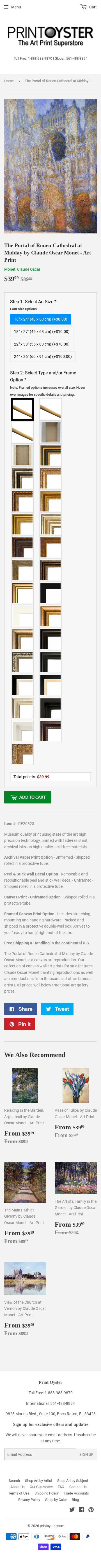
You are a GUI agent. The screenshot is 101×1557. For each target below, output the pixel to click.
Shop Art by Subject (72, 1481)
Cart (92, 7)
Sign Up (86, 1454)
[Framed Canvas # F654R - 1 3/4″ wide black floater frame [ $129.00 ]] (50, 708)
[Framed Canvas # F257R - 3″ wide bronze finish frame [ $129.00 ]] (50, 501)
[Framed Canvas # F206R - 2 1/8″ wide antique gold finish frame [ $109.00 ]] (50, 547)
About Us (17, 1487)
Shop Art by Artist (38, 1481)
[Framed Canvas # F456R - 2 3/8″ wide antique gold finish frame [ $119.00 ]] (50, 478)
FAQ (61, 1487)
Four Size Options (23, 309)
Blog (75, 1500)
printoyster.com (52, 1526)
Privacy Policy (29, 1500)
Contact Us (78, 1487)
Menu (16, 7)
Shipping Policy (47, 1493)
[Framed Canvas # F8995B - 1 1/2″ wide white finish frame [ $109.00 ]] (22, 616)
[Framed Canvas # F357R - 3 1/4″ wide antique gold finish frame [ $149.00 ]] (50, 616)
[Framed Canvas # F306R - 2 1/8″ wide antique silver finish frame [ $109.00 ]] (22, 570)
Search (14, 1481)
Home (9, 81)
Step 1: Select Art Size (33, 305)
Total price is (31, 777)
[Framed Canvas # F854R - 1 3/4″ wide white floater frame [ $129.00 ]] (22, 731)
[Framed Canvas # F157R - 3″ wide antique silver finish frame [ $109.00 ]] (50, 524)
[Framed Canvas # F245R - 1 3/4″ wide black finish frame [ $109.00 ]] (50, 593)
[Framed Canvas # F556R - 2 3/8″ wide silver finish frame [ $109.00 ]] (22, 662)
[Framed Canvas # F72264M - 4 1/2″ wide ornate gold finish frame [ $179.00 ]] (22, 754)
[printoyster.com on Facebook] (81, 1510)
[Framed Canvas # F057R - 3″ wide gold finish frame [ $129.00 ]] (22, 524)
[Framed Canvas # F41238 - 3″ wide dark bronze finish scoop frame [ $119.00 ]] (50, 731)
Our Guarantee (41, 1487)
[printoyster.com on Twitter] (72, 1510)
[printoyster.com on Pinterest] (91, 1510)
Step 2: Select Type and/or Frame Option (47, 383)
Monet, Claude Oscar (22, 269)
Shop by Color (56, 1500)
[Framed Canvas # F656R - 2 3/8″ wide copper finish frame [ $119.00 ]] (22, 501)
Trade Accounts (76, 1493)
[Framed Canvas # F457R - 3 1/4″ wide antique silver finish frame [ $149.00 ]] (22, 639)
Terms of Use (18, 1493)
